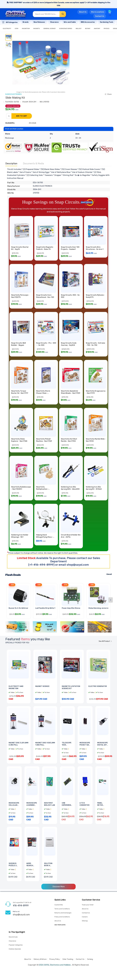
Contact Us (99, 16)
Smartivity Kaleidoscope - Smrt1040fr (21, 488)
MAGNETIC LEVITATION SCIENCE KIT (71, 687)
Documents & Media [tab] (33, 163)
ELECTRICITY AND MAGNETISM (16, 687)
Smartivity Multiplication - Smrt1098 (42, 489)
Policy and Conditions (62, 917)
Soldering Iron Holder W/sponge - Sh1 (19, 536)
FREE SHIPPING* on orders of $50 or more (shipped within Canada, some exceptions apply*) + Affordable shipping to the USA (59, 4)
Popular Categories (16, 945)
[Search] (63, 14)
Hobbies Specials (15, 949)
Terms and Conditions (62, 909)
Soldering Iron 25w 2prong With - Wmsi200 (70, 488)
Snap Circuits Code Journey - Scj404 (68, 344)
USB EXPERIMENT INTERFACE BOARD (67, 806)
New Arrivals (13, 937)
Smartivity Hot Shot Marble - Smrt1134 (69, 440)
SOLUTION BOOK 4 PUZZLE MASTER (48, 866)
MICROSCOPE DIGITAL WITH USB (102, 745)
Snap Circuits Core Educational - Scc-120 (45, 296)
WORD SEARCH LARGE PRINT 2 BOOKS (31, 866)
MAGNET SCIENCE (42, 686)
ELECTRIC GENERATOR (97, 686)
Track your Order (88, 905)
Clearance (12, 941)
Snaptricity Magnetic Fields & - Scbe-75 (44, 248)
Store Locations (97, 12)
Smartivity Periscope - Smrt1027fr (20, 296)
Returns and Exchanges (63, 913)
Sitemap (85, 921)
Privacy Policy (54, 959)
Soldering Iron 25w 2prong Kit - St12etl (94, 488)
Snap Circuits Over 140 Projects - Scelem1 (70, 248)
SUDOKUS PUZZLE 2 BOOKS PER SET (13, 866)
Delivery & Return (40, 959)
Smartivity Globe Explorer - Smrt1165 (19, 440)
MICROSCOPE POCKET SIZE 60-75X (85, 745)
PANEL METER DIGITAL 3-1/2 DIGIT (101, 806)
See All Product (104, 641)
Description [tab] (11, 163)
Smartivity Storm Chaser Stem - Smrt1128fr (43, 393)
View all (109, 574)
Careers (85, 917)
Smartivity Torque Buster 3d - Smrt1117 (19, 392)
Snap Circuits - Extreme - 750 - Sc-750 (95, 344)
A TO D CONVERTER (84, 804)
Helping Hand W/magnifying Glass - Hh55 (44, 537)
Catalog (90, 959)
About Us (82, 12)
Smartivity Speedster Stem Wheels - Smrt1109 (70, 392)
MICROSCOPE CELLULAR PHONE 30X (14, 805)
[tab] (8, 37)
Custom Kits (59, 905)
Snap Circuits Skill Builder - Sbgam (18, 344)
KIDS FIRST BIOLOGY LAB (49, 804)
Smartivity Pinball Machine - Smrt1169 (44, 440)
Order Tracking (67, 959)
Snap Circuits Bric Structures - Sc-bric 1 (94, 248)
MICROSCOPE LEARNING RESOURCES (31, 805)
